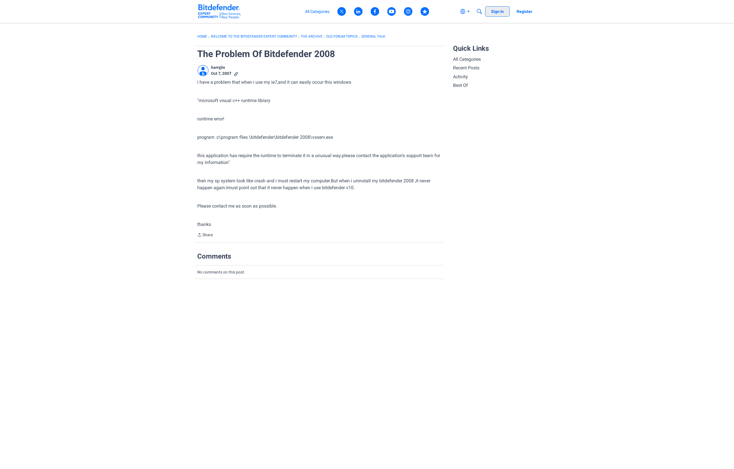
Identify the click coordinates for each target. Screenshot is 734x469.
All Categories (467, 59)
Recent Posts (466, 68)
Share (205, 235)
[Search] (479, 11)
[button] (203, 70)
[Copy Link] (236, 74)
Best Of (460, 85)
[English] (219, 11)
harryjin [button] (218, 67)
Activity (460, 76)
